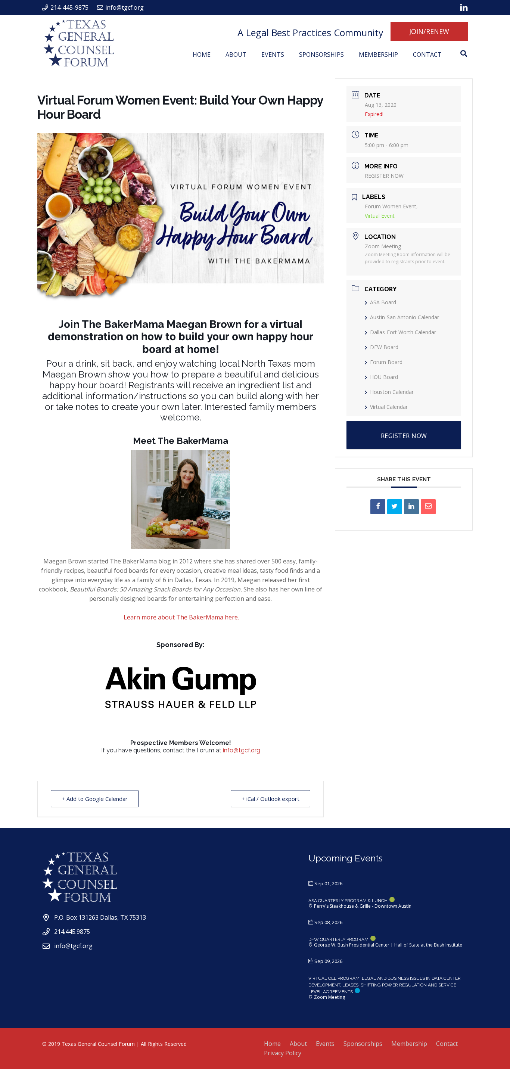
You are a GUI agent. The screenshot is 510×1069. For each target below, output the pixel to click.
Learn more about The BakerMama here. (181, 617)
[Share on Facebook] (377, 506)
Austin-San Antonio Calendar (404, 317)
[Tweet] (394, 506)
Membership (409, 1044)
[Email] (428, 506)
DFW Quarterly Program (338, 939)
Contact (447, 1044)
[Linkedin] (411, 506)
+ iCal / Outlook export (270, 798)
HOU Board (384, 376)
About (298, 1044)
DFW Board (384, 347)
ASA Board (383, 302)
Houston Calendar (392, 391)
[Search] (463, 53)
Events (325, 1044)
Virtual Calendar (389, 406)
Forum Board (386, 362)
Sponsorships (362, 1044)
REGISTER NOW (384, 175)
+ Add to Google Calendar (95, 798)
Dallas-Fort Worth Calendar (403, 332)
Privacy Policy (282, 1053)
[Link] (464, 7)
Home (272, 1044)
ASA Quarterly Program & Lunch (348, 900)
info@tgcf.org (241, 750)
